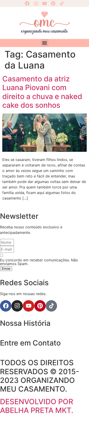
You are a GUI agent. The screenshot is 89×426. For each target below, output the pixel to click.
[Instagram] (36, 3)
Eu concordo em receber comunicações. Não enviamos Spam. (39, 262)
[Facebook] (27, 3)
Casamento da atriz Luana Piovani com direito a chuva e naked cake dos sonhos (42, 92)
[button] (44, 43)
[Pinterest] (53, 3)
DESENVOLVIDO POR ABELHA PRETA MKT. (36, 406)
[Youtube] (44, 3)
